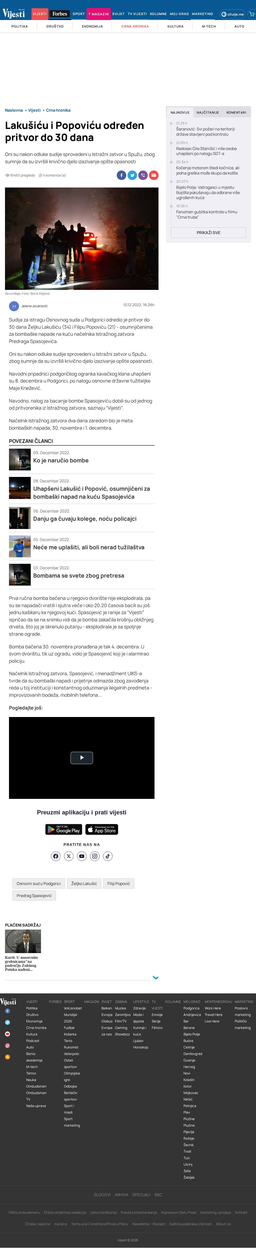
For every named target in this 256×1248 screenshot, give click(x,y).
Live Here (212, 1021)
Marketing (244, 1001)
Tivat (187, 1151)
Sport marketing (72, 1122)
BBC (158, 1194)
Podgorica (192, 1008)
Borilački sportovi (70, 1096)
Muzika (120, 1008)
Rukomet (71, 1047)
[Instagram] (95, 856)
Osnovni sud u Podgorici (39, 883)
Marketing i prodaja (215, 1212)
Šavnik (189, 1145)
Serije (156, 1021)
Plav (187, 1112)
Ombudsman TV (36, 1096)
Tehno (31, 1073)
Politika (32, 1008)
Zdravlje (139, 1008)
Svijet (107, 1001)
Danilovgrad (193, 1053)
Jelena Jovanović (35, 306)
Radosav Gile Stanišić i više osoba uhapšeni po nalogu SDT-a (206, 151)
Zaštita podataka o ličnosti (190, 1223)
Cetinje (189, 1047)
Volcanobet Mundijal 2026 (73, 1014)
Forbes (55, 1001)
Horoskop (140, 1047)
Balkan (107, 1008)
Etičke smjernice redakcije (65, 1212)
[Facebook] (55, 856)
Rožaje (189, 1138)
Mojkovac (191, 1093)
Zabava (121, 1001)
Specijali (141, 1194)
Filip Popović (119, 883)
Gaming (121, 1027)
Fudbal (69, 1027)
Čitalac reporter (38, 1223)
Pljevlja (189, 1132)
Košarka (70, 1034)
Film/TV (120, 1021)
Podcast (32, 1040)
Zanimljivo (123, 1014)
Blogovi (102, 1194)
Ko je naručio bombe (61, 460)
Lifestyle (141, 1001)
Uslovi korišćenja (103, 1212)
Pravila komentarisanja (139, 1212)
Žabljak (189, 1177)
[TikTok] (107, 856)
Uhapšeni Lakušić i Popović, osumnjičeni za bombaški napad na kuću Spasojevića (91, 492)
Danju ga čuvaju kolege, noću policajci (84, 518)
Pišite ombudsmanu (24, 1212)
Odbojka (70, 1086)
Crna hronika (36, 1027)
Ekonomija (34, 1021)
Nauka (31, 1080)
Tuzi (187, 1158)
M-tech (32, 1066)
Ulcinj (188, 1164)
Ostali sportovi (70, 1063)
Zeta (187, 1171)
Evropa (107, 1014)
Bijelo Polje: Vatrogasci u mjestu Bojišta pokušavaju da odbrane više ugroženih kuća (208, 192)
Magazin (91, 1001)
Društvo (32, 1014)
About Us (223, 1223)
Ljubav (138, 1040)
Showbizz (122, 1034)
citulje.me (236, 14)
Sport (69, 1001)
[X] (69, 856)
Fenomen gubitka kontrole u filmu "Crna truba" (207, 214)
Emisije (157, 1014)
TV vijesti (157, 1004)
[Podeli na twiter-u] (132, 175)
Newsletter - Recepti (148, 1223)
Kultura (32, 1034)
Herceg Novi (189, 1070)
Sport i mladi (69, 1109)
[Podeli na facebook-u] (121, 175)
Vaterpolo (71, 1053)
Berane (189, 1027)
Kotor (188, 1086)
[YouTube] (81, 856)
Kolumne (173, 1001)
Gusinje (189, 1060)
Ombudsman (36, 1086)
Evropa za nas (107, 1030)
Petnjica (190, 1106)
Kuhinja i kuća (139, 1030)
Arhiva (121, 1194)
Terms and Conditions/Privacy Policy (99, 1223)
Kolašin (189, 1080)
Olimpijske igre (72, 1076)
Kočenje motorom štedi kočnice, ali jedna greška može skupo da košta (208, 170)
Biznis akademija (34, 1056)
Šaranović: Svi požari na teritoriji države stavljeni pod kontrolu (205, 131)
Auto (30, 1047)
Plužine (189, 1119)
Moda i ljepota (138, 1017)
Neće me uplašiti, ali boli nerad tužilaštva (88, 547)
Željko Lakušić (84, 883)
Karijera (61, 1223)
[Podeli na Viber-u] (143, 175)
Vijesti (31, 1001)
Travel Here (213, 1014)
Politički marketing (243, 1024)
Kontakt (241, 1212)
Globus (107, 1021)
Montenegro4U (218, 1001)
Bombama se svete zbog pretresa (78, 575)
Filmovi (157, 1027)
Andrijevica (192, 1014)
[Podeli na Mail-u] (153, 175)
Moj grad (192, 1001)
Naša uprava (36, 1106)
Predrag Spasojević (34, 895)
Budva (188, 1040)
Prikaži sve (208, 232)
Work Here (213, 1008)
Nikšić (188, 1099)
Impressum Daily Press (178, 1212)
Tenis (68, 1040)
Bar (186, 1021)
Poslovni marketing (243, 1011)
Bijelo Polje (192, 1034)
